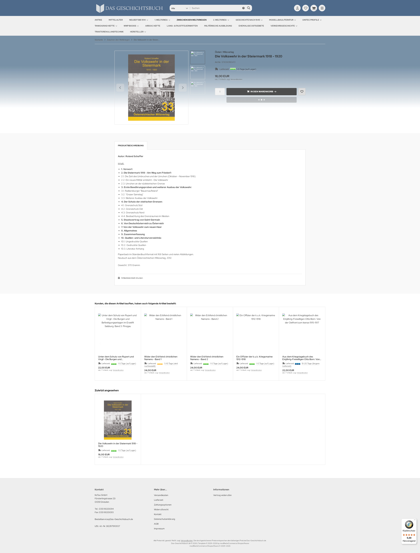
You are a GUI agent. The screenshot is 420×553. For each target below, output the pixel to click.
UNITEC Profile (310, 20)
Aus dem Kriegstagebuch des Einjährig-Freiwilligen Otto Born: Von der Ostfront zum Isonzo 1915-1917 (301, 358)
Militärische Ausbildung (218, 26)
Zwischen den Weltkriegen (192, 20)
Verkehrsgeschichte (283, 26)
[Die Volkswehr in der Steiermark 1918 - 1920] (118, 420)
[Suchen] (248, 8)
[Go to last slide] (120, 88)
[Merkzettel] (305, 8)
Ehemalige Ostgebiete (251, 26)
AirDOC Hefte (152, 26)
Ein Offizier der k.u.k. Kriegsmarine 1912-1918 (254, 358)
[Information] (243, 8)
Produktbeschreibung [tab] (131, 145)
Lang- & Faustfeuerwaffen (182, 26)
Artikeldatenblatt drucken (132, 278)
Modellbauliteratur (281, 20)
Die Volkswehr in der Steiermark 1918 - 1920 (117, 444)
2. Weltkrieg (220, 20)
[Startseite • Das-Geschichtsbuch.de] (129, 12)
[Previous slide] (100, 344)
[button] (179, 8)
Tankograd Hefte (105, 26)
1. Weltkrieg (161, 20)
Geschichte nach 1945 (248, 20)
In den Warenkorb (262, 91)
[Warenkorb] (313, 8)
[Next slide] (183, 88)
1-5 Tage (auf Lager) (246, 69)
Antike (98, 20)
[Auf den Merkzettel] (301, 91)
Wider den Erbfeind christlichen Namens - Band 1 (160, 358)
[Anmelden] (297, 8)
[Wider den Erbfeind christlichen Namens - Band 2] (210, 333)
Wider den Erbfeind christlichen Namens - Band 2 (206, 358)
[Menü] (415, 521)
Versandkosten (236, 79)
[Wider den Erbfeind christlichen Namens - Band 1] (164, 333)
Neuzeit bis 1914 (137, 20)
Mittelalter (116, 20)
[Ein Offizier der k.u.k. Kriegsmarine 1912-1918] (256, 333)
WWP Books (130, 26)
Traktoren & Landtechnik (109, 31)
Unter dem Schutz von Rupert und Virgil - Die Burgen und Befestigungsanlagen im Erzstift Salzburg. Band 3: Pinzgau (116, 358)
